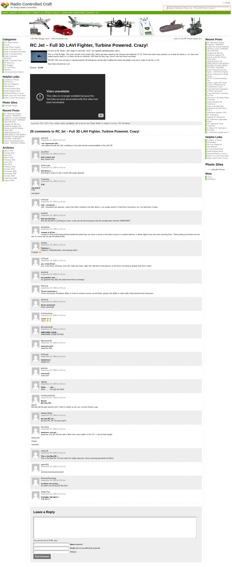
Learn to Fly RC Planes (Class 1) (187, 39)
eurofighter (70, 123)
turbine (106, 123)
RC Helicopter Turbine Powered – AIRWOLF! (12, 115)
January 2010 (9, 169)
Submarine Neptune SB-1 (217, 113)
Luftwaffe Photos (10, 106)
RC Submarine (212, 115)
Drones (7, 45)
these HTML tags (50, 540)
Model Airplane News (12, 91)
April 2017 (8, 155)
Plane (92, 123)
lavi (88, 123)
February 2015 (9, 160)
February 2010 (9, 167)
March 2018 (8, 151)
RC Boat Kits (9, 63)
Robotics (7, 70)
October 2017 (9, 153)
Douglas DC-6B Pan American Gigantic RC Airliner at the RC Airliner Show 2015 (13, 127)
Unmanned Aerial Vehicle (13, 72)
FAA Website (9, 86)
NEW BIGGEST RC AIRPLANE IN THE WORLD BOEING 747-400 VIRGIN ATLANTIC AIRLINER (15, 136)
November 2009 (10, 174)
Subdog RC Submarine (216, 117)
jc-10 (81, 123)
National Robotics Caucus (14, 93)
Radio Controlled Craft (31, 4)
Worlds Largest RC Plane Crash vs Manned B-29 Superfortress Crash (217, 85)
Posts (227, 3)
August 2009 (9, 180)
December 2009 (10, 171)
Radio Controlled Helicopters (15, 52)
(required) (76, 544)
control (56, 123)
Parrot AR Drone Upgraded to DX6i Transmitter (217, 90)
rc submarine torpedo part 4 (217, 132)
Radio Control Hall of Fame (14, 98)
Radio (98, 123)
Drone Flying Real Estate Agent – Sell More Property (14, 142)
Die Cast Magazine (11, 84)
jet (85, 123)
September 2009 (10, 178)
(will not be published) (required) (85, 548)
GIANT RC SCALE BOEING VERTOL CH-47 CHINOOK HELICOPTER (15, 120)
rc (102, 123)
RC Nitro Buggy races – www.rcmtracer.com (50, 39)
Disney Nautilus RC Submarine (214, 103)
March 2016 (8, 158)
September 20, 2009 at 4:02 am (53, 140)
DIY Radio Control (11, 43)
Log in (209, 177)
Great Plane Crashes (12, 47)
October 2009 (9, 176)
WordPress (211, 179)
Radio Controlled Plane (13, 54)
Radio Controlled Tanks (13, 61)
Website (73, 552)
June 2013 (8, 162)
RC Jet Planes (9, 67)
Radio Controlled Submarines (10, 57)
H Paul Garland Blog (12, 89)
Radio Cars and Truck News (15, 95)
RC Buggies (8, 65)
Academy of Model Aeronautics (11, 81)
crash (63, 123)
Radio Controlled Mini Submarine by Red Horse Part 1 (216, 108)
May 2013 (8, 164)
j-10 (76, 123)
